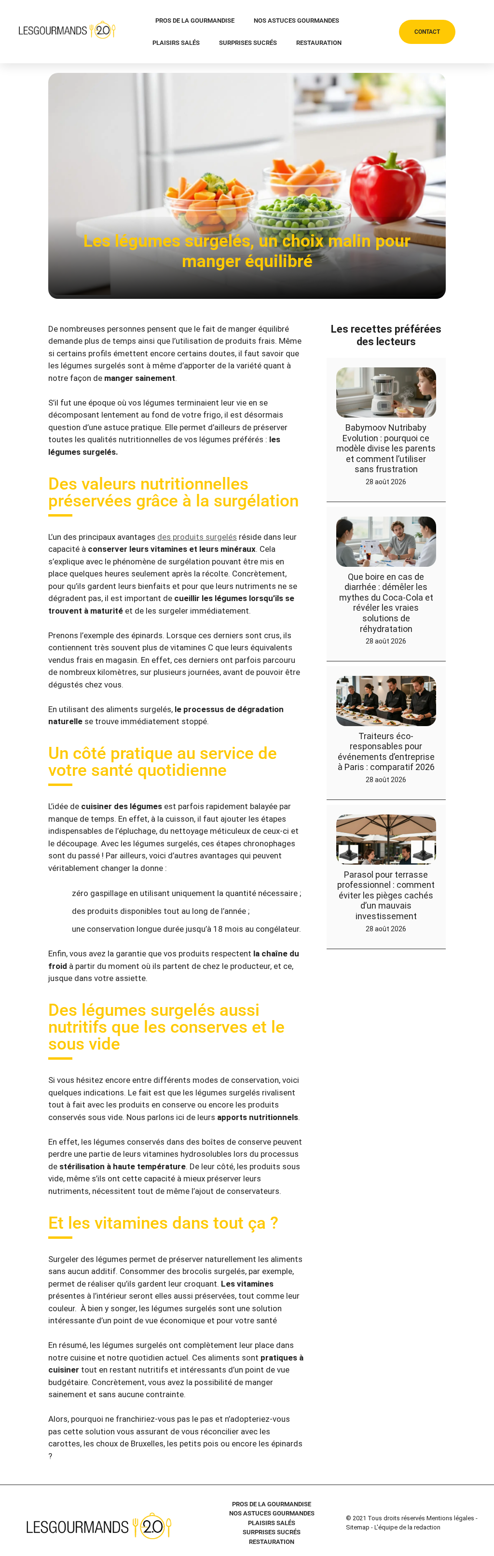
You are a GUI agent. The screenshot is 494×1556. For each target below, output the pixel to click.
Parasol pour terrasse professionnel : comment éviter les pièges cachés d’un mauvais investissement (386, 895)
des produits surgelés (197, 537)
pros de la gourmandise (194, 20)
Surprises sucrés (248, 42)
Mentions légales (450, 1518)
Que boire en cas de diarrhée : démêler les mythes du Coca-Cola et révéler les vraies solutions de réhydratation (386, 603)
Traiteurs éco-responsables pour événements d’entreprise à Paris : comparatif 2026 (386, 751)
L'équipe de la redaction (407, 1527)
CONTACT (427, 31)
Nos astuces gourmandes (296, 20)
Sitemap (358, 1527)
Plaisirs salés (176, 42)
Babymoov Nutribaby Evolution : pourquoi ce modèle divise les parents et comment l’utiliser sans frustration (386, 448)
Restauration (319, 42)
